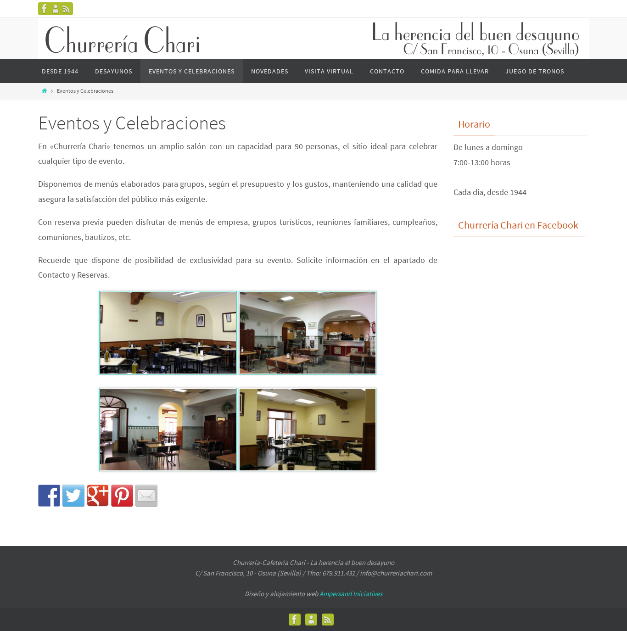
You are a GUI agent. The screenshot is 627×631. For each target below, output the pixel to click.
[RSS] (66, 8)
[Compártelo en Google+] (98, 496)
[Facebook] (44, 8)
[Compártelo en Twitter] (73, 496)
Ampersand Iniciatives (350, 593)
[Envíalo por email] (146, 496)
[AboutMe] (55, 8)
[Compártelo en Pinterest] (122, 496)
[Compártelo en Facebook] (49, 496)
